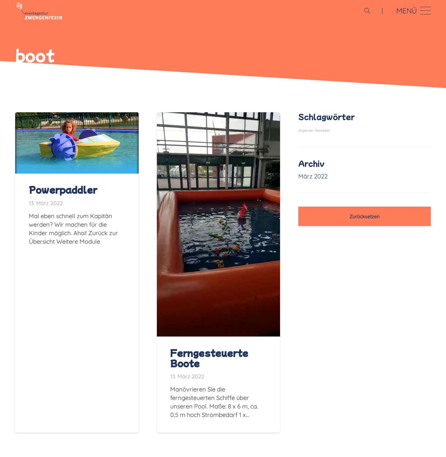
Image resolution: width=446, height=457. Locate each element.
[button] (367, 10)
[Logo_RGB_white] (39, 11)
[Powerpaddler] (77, 116)
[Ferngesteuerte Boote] (218, 116)
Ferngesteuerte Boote (209, 358)
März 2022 (313, 176)
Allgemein (305, 130)
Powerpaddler (63, 189)
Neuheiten (322, 130)
